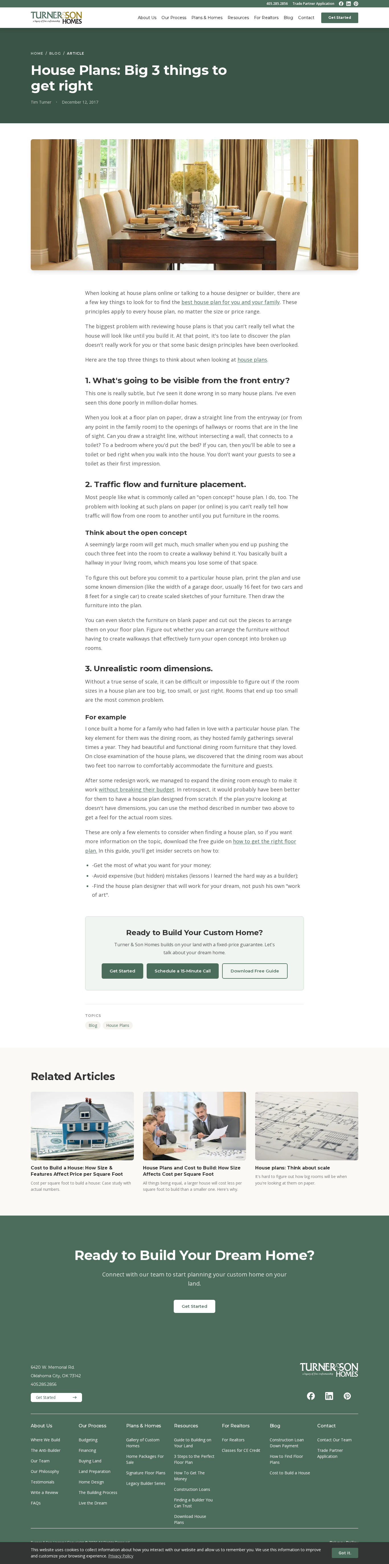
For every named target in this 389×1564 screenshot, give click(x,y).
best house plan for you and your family (230, 302)
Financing (87, 1450)
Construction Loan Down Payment (287, 1442)
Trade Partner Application (313, 3)
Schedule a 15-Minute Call (183, 971)
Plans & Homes (206, 17)
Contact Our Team (334, 1439)
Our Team (40, 1461)
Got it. (345, 1552)
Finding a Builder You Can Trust (193, 1502)
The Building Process (98, 1492)
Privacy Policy (120, 1556)
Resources (238, 17)
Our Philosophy (45, 1471)
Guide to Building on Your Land (192, 1442)
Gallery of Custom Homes (142, 1442)
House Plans (117, 1025)
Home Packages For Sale (145, 1459)
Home (37, 53)
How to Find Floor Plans (286, 1459)
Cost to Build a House (290, 1472)
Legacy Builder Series (145, 1483)
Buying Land (90, 1461)
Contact (306, 17)
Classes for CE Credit (241, 1450)
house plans (252, 359)
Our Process (173, 17)
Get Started (339, 17)
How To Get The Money (189, 1475)
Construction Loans (192, 1489)
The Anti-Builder (45, 1450)
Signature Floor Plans (145, 1472)
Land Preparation (94, 1471)
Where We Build (45, 1439)
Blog (288, 17)
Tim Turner (41, 102)
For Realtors (266, 17)
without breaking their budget (136, 789)
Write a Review (44, 1492)
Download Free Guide (255, 971)
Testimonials (42, 1482)
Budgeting (88, 1439)
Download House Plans (190, 1519)
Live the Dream (93, 1503)
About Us (147, 17)
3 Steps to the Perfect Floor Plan (194, 1459)
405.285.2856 (277, 3)
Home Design (91, 1482)
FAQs (36, 1503)
